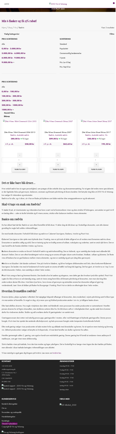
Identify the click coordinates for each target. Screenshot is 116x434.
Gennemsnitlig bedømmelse (70, 53)
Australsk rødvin (23, 135)
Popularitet (64, 48)
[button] (20, 169)
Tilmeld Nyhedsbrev (9, 423)
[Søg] (12, 4)
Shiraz (7, 116)
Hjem (4, 27)
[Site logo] (58, 3)
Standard (63, 44)
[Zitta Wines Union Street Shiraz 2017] (96, 121)
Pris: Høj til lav (65, 66)
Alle (3, 44)
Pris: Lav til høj (65, 62)
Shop (10, 27)
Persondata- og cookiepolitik (11, 412)
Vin (15, 27)
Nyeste (62, 57)
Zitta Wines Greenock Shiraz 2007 (58, 132)
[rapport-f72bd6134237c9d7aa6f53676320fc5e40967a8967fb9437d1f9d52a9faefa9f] (17, 385)
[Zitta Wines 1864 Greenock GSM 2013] (19, 121)
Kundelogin (6, 421)
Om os (4, 408)
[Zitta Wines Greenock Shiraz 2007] (58, 121)
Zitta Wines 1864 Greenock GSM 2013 (19, 132)
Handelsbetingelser (8, 416)
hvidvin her (57, 353)
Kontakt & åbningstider (9, 404)
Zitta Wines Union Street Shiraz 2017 (96, 132)
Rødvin (13, 135)
